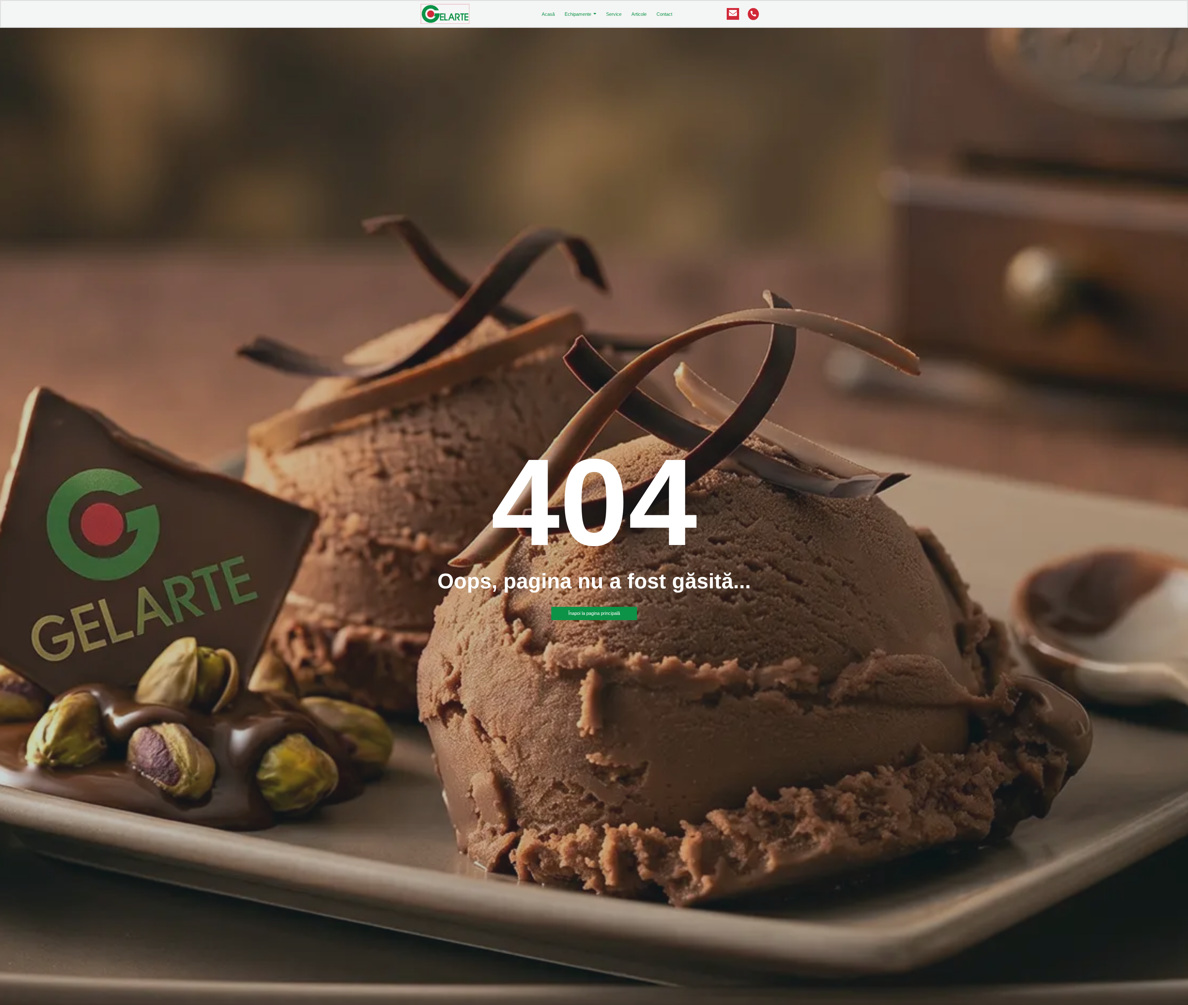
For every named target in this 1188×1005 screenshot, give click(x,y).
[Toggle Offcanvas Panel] (733, 14)
